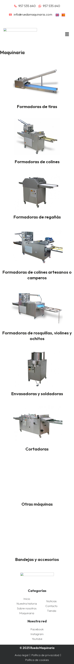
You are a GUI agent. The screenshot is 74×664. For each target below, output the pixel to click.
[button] (65, 34)
